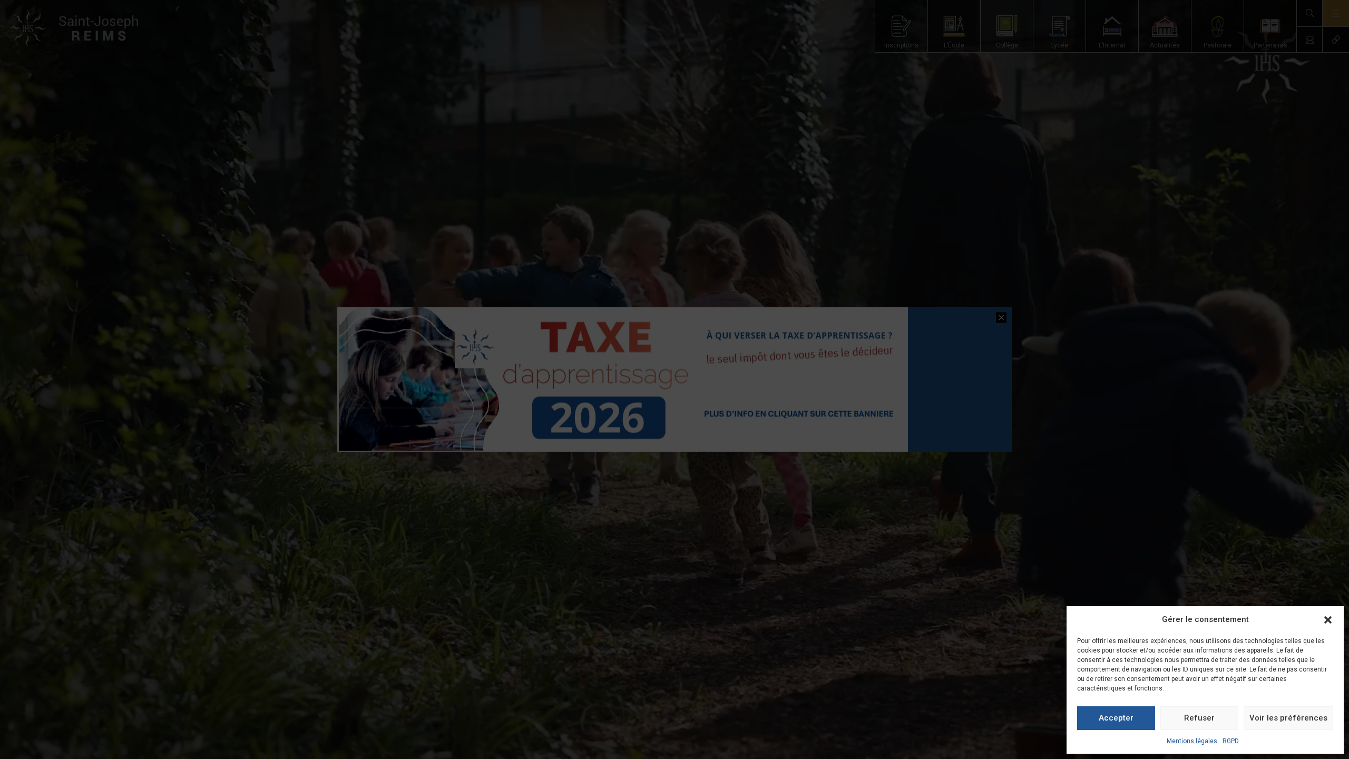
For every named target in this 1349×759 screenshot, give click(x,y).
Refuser (1199, 718)
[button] (1328, 620)
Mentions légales (1192, 741)
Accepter (1116, 718)
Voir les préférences (1288, 718)
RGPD (1231, 741)
